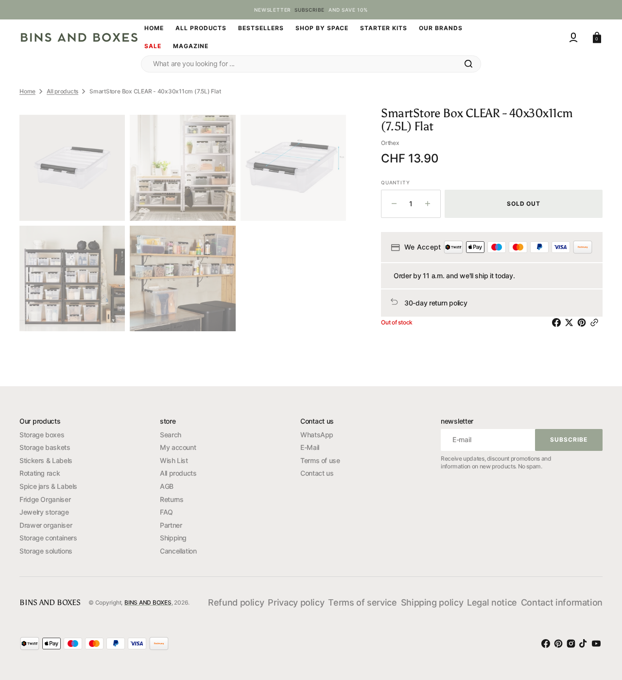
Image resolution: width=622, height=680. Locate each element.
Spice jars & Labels (48, 486)
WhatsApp (316, 434)
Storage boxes (41, 434)
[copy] (596, 322)
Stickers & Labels (45, 460)
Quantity (395, 182)
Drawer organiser (45, 525)
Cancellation (178, 551)
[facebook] (558, 322)
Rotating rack (39, 473)
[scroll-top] (597, 616)
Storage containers (48, 538)
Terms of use (320, 460)
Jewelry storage (44, 512)
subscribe (309, 10)
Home (27, 91)
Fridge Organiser (44, 499)
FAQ (166, 512)
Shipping (173, 538)
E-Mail (309, 447)
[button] (573, 37)
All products (62, 91)
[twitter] (571, 322)
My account (178, 447)
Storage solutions (45, 551)
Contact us (316, 473)
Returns (171, 499)
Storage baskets (44, 447)
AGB (166, 486)
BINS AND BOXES (148, 602)
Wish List (174, 460)
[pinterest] (583, 322)
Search (170, 434)
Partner (171, 525)
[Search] (468, 63)
